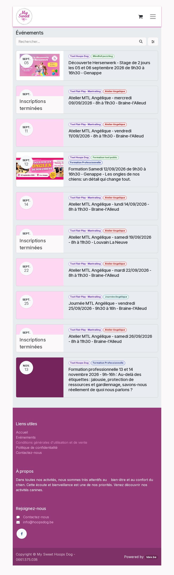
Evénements (26, 437)
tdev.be (151, 557)
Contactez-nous (29, 452)
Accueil (22, 432)
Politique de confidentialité (37, 447)
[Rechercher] (141, 41)
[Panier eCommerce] (140, 16)
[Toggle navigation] (153, 16)
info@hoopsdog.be (38, 522)
